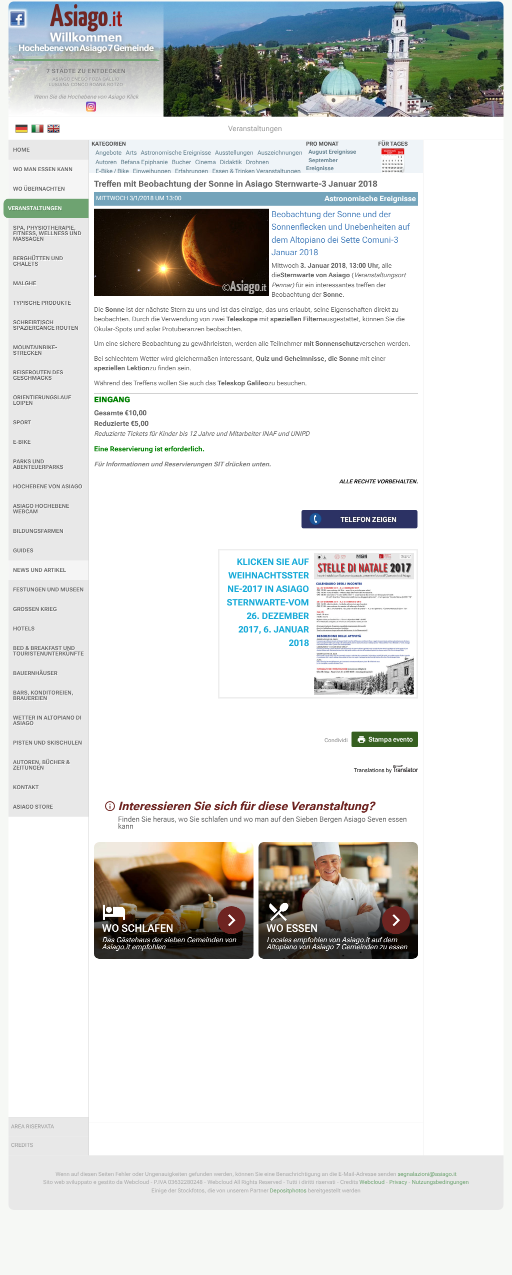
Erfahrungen (191, 171)
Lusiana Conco (68, 85)
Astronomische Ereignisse (175, 152)
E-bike (21, 442)
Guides (23, 550)
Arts (131, 152)
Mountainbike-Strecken (35, 350)
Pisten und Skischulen (47, 743)
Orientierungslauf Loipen (42, 400)
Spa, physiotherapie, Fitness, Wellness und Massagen (47, 233)
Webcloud (372, 1182)
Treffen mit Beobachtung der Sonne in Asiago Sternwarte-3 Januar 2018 (236, 184)
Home (21, 150)
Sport (22, 422)
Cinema (205, 162)
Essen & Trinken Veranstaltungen (256, 171)
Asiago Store (33, 807)
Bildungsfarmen (38, 531)
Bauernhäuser (35, 673)
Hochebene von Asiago (47, 486)
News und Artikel (39, 570)
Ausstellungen (234, 152)
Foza (95, 79)
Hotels (23, 628)
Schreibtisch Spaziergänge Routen (45, 325)
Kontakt (25, 787)
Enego (80, 79)
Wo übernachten (39, 189)
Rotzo (115, 85)
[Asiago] (86, 18)
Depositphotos (288, 1190)
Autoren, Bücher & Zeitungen (41, 765)
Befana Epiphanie (144, 162)
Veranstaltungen (35, 208)
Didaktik (231, 162)
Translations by (373, 770)
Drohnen (257, 162)
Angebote (109, 152)
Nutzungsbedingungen (440, 1182)
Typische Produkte (42, 303)
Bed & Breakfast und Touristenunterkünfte (48, 651)
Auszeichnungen (280, 152)
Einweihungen (152, 171)
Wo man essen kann (42, 169)
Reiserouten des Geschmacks (38, 375)
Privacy (398, 1182)
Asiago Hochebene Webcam (41, 509)
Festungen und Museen (48, 589)
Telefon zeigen (368, 519)
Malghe (24, 283)
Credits (22, 1145)
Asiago (61, 79)
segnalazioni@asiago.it (427, 1174)
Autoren (106, 162)
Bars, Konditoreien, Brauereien (43, 696)
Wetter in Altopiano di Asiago (47, 721)
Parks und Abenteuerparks (38, 464)
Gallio (111, 79)
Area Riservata (32, 1126)
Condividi (336, 740)
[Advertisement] (48, 967)
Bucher (181, 162)
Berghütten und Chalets (38, 261)
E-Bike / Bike (112, 171)
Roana (98, 85)
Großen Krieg (35, 609)
